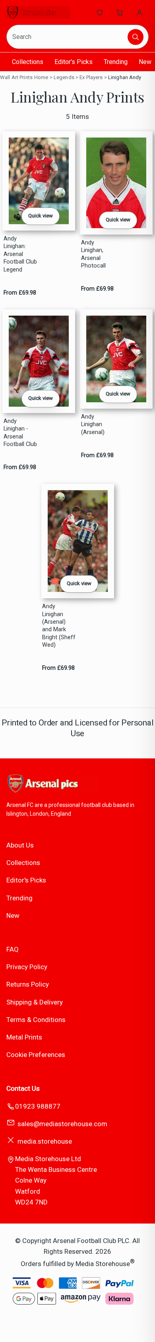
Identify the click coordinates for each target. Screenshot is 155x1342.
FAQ (12, 949)
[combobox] (67, 36)
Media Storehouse (103, 1264)
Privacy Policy (26, 967)
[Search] (135, 37)
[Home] (38, 12)
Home (41, 77)
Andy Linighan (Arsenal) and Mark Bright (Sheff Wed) (59, 625)
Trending (116, 62)
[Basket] (119, 12)
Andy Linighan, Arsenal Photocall (93, 254)
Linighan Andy (124, 77)
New (145, 62)
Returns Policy (27, 984)
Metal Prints (24, 1037)
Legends (64, 77)
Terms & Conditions (36, 1020)
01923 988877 (37, 1106)
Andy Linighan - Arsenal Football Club (20, 433)
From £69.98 (20, 292)
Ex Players (91, 77)
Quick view (40, 216)
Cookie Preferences (35, 1055)
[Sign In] (139, 12)
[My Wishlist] (100, 12)
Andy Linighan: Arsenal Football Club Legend (20, 254)
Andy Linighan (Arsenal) (93, 424)
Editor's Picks (73, 62)
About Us (20, 845)
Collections (27, 62)
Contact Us (23, 1088)
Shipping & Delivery (34, 1002)
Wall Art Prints (16, 77)
